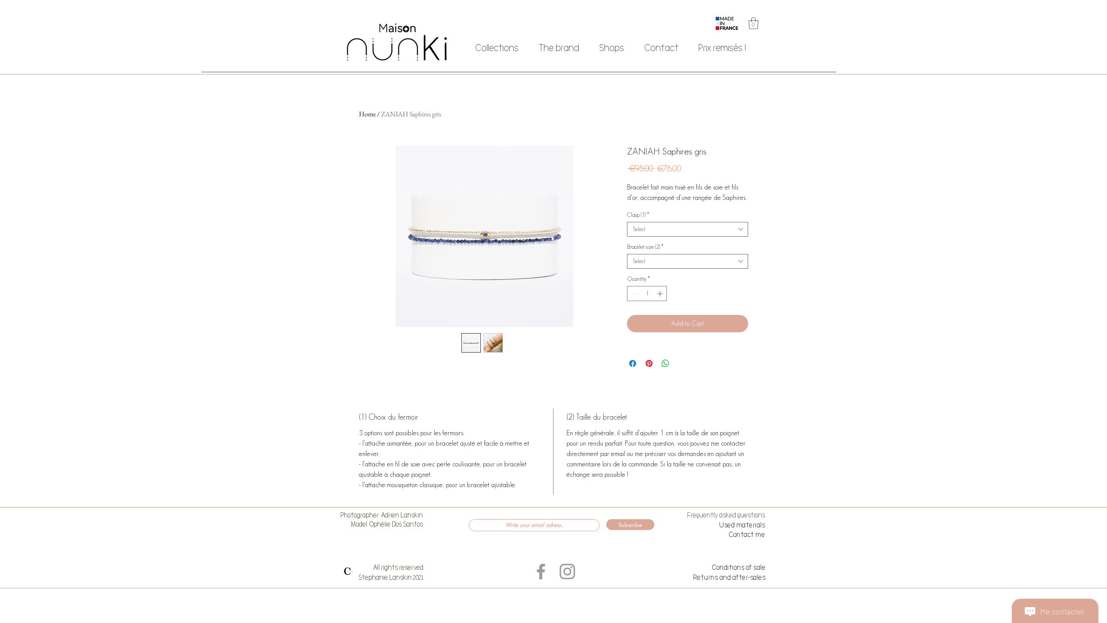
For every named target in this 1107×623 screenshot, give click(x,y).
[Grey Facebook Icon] (541, 571)
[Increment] (661, 293)
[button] (753, 23)
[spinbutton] (647, 293)
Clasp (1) (638, 215)
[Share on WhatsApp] (665, 363)
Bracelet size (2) (645, 247)
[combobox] (687, 229)
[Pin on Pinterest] (649, 363)
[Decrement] (633, 293)
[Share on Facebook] (632, 363)
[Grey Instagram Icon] (567, 571)
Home (367, 114)
